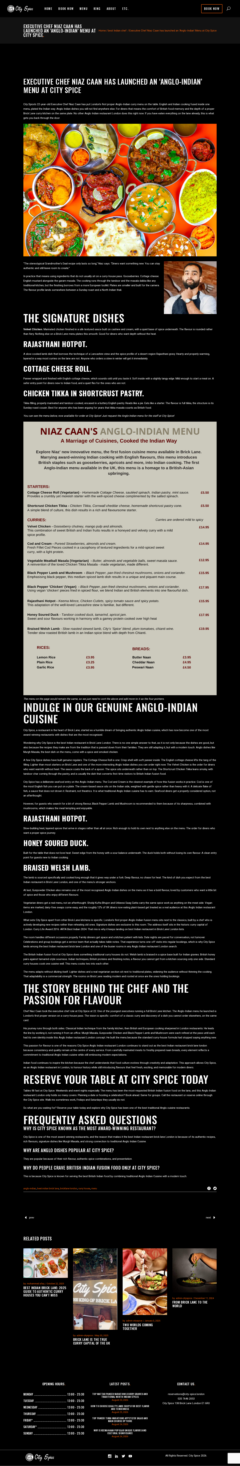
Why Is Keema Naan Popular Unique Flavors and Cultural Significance (120, 1431)
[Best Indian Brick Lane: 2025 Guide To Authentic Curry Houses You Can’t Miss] (45, 1263)
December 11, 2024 (204, 1298)
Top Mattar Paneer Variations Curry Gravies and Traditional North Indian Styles (120, 1395)
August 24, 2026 (120, 1424)
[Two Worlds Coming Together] (145, 1281)
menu (94, 1188)
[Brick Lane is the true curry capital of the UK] (95, 1289)
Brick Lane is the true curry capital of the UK (91, 1341)
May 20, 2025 (101, 1335)
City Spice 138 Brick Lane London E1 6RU (186, 1403)
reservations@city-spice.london (186, 1394)
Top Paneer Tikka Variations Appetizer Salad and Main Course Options (120, 1419)
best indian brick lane (48, 1188)
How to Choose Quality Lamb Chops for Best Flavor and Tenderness (120, 1407)
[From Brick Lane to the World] (194, 1270)
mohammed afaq (35, 1283)
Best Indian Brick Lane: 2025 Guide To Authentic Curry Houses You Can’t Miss (44, 1291)
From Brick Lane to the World (190, 1303)
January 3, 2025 (152, 1320)
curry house (84, 1188)
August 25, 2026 (120, 1400)
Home (102, 30)
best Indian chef (117, 30)
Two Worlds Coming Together (138, 1326)
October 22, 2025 (55, 1283)
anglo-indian (29, 1188)
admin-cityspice (85, 1335)
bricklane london (68, 1188)
